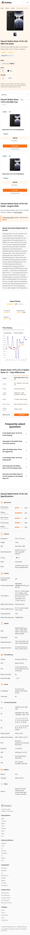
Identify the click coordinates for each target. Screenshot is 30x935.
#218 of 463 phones (4, 508)
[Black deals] (15, 34)
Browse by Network (7, 840)
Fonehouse (4, 868)
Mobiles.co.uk (4, 875)
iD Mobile (3, 850)
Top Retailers (5, 865)
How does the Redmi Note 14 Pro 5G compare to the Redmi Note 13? (13, 476)
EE (1, 855)
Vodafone (3, 843)
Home (2, 8)
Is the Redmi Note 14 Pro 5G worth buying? (12, 434)
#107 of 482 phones (4, 514)
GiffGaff (3, 858)
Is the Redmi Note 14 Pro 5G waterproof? (12, 459)
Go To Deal (15, 146)
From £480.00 (21, 414)
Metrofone (4, 870)
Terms (2, 917)
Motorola (3, 828)
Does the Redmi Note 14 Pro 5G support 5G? (12, 450)
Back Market (18, 212)
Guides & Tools (5, 890)
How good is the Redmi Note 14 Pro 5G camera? (12, 442)
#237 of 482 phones (4, 528)
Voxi (2, 860)
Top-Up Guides (5, 893)
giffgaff (3, 880)
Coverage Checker (6, 898)
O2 (2, 848)
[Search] (23, 2)
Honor (2, 826)
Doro (2, 836)
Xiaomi (13, 8)
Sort (22, 100)
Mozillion (3, 878)
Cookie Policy (4, 920)
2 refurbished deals (7, 217)
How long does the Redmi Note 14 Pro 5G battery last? (12, 467)
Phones (7, 8)
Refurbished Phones (6, 902)
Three (2, 846)
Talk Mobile (4, 853)
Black (18, 557)
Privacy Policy (4, 915)
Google (3, 823)
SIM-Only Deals (5, 900)
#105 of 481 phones (4, 519)
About (2, 910)
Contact (3, 912)
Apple (2, 818)
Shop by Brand (5, 815)
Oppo (2, 833)
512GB (17, 678)
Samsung (3, 821)
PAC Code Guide (5, 895)
